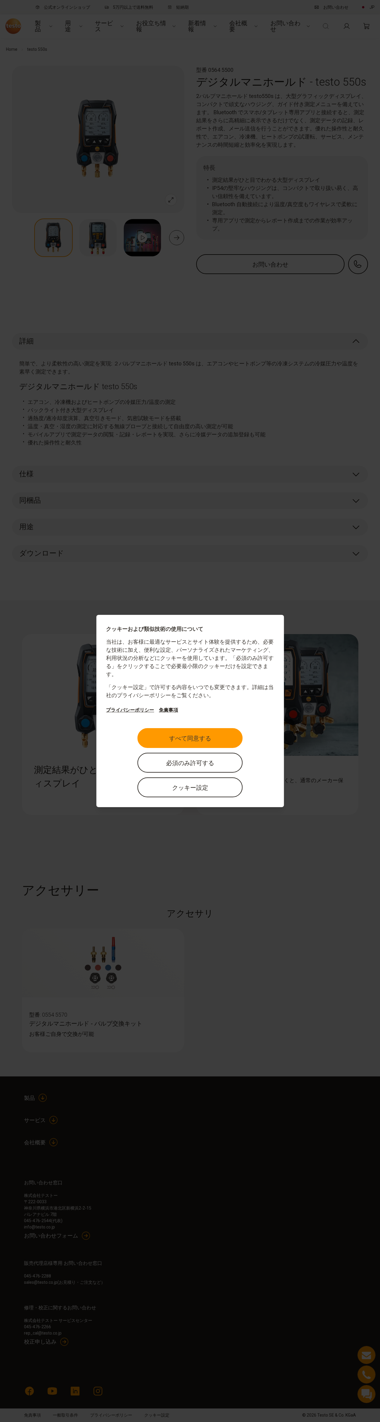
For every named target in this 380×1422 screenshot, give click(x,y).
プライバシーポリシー (130, 710)
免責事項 (168, 710)
